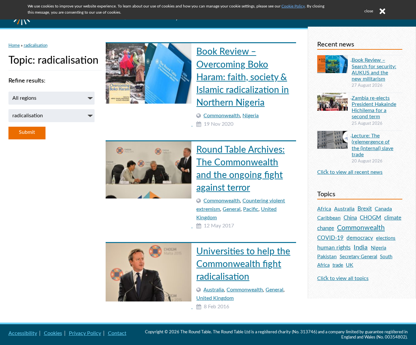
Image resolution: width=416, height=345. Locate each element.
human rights (334, 247)
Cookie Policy (293, 6)
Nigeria (250, 115)
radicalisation (35, 45)
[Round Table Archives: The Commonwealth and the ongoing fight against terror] (149, 225)
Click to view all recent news (350, 172)
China (350, 218)
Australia (213, 289)
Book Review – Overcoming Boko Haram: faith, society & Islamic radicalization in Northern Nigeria (242, 77)
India (361, 247)
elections (386, 238)
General (231, 209)
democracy (359, 238)
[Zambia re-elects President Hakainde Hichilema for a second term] (334, 96)
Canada (383, 208)
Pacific (250, 209)
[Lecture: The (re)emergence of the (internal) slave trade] (334, 134)
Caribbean (329, 218)
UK (349, 265)
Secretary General (358, 256)
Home (14, 45)
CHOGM (370, 218)
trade (337, 265)
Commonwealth (221, 115)
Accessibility (22, 333)
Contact (117, 333)
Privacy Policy (85, 333)
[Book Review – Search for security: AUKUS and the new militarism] (334, 59)
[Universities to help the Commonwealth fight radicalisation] (149, 306)
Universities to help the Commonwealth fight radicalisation (243, 264)
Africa (324, 208)
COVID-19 (330, 238)
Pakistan (327, 256)
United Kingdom (215, 298)
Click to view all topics (343, 278)
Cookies (53, 333)
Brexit (365, 208)
